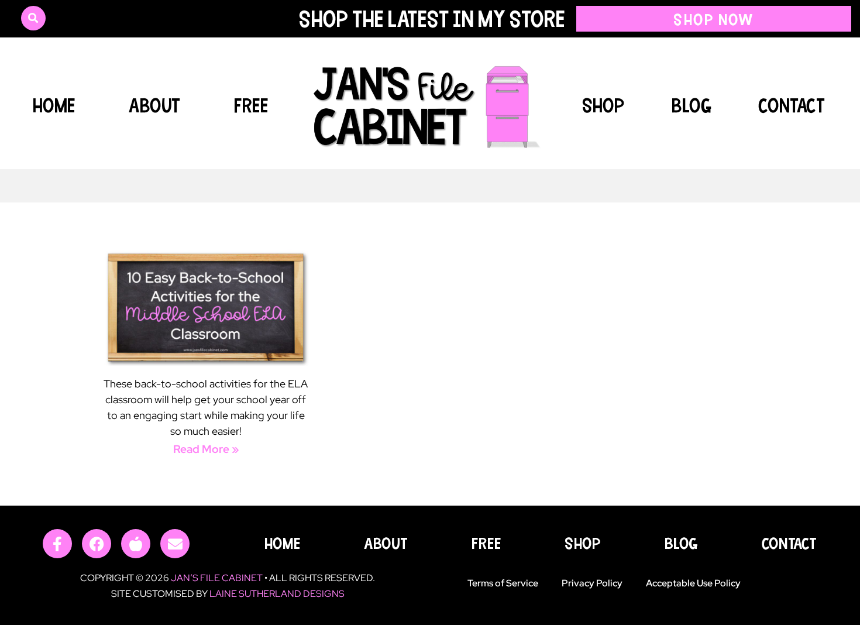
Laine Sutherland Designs (277, 594)
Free (251, 105)
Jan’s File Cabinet (217, 578)
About (154, 105)
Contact (792, 105)
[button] (33, 18)
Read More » (206, 449)
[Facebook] (96, 543)
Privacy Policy (592, 583)
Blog (691, 105)
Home (54, 105)
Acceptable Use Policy (693, 583)
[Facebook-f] (57, 543)
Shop (603, 105)
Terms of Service (502, 583)
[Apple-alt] (135, 543)
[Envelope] (175, 543)
